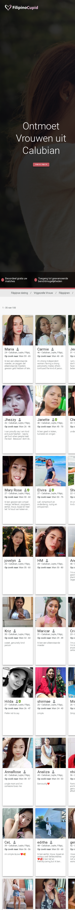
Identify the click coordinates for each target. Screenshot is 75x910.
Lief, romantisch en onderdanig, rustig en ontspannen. (47, 504)
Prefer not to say (12, 713)
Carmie (43, 349)
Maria (9, 349)
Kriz (8, 631)
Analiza (43, 772)
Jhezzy (10, 420)
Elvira (41, 490)
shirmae (43, 701)
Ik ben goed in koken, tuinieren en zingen (47, 432)
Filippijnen (64, 293)
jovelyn (10, 560)
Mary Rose (13, 490)
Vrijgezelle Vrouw (43, 293)
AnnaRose (13, 772)
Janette (43, 420)
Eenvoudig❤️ (43, 784)
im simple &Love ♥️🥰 (15, 854)
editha (42, 842)
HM (40, 560)
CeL (8, 842)
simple (40, 713)
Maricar (43, 631)
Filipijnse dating (19, 293)
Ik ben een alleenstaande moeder (48, 644)
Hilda (9, 701)
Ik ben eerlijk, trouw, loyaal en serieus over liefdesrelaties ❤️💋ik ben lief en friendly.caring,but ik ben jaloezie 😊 (50, 858)
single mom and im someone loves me (13, 785)
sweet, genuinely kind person (15, 644)
